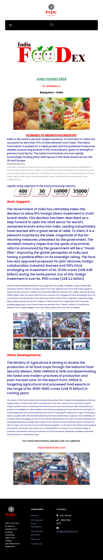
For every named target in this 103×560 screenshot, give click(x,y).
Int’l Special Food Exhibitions (36, 523)
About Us (35, 539)
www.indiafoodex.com (51, 447)
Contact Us (36, 543)
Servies (34, 515)
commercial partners (37, 533)
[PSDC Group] (51, 10)
